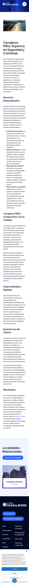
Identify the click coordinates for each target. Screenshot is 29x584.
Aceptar (14, 569)
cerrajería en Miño (19, 416)
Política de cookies (6, 581)
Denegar (14, 573)
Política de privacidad (16, 581)
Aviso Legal (24, 581)
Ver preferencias (14, 578)
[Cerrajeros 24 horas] (10, 2)
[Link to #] (24, 4)
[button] (26, 551)
